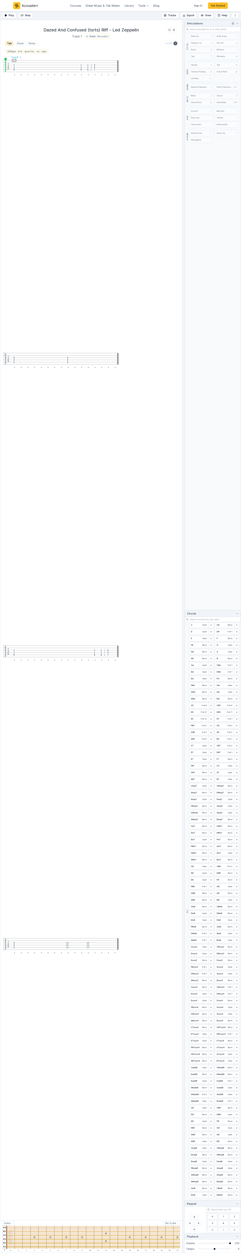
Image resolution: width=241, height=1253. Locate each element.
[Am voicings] (236, 692)
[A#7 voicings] (211, 779)
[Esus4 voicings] (211, 1000)
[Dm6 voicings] (211, 913)
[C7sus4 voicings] (211, 1027)
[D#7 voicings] (236, 752)
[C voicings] (211, 625)
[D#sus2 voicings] (236, 953)
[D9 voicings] (211, 1114)
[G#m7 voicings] (211, 853)
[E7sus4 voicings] (211, 1041)
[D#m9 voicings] (236, 1195)
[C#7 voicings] (236, 745)
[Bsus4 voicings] (236, 1020)
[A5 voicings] (236, 732)
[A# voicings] (211, 658)
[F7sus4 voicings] (236, 1041)
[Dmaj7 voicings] (211, 792)
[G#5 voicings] (211, 732)
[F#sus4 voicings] (211, 1007)
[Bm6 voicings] (236, 940)
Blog (156, 5)
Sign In (198, 5)
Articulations (195, 23)
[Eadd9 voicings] (211, 1081)
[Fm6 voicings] (236, 920)
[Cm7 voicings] (211, 826)
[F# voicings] (211, 645)
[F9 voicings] (236, 1121)
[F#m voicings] (211, 685)
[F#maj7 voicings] (211, 806)
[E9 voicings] (211, 1121)
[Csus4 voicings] (211, 987)
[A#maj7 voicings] (211, 819)
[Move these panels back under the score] (233, 23)
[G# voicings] (211, 652)
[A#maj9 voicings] (211, 1181)
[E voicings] (211, 638)
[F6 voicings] (236, 880)
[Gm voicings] (236, 685)
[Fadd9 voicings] (236, 1081)
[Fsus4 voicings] (236, 1000)
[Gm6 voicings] (236, 927)
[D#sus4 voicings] (236, 994)
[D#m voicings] (236, 672)
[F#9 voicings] (211, 1128)
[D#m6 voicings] (236, 913)
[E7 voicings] (211, 759)
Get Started (218, 5)
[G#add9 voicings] (211, 1094)
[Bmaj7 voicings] (236, 819)
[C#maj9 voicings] (236, 1148)
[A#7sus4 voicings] (211, 1061)
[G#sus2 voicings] (211, 973)
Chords (191, 613)
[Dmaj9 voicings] (211, 1155)
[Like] (169, 30)
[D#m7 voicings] (236, 833)
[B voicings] (236, 658)
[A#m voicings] (211, 699)
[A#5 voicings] (211, 739)
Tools (142, 5)
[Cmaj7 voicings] (211, 786)
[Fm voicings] (236, 678)
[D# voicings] (236, 631)
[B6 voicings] (236, 900)
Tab (9, 43)
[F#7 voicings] (211, 766)
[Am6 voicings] (236, 933)
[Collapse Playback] (237, 1236)
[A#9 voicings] (211, 1141)
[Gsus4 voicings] (236, 1007)
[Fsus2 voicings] (236, 960)
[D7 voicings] (211, 752)
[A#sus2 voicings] (211, 980)
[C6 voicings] (211, 866)
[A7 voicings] (236, 772)
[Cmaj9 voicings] (211, 1148)
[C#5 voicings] (236, 705)
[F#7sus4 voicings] (211, 1047)
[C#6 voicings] (236, 866)
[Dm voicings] (211, 672)
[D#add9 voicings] (236, 1074)
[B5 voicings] (236, 739)
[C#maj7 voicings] (236, 786)
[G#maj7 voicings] (211, 813)
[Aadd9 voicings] (236, 1094)
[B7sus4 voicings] (236, 1061)
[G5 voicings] (236, 725)
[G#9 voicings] (211, 1134)
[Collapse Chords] (237, 613)
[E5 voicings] (211, 719)
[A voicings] (236, 652)
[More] (235, 15)
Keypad (191, 1203)
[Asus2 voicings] (236, 973)
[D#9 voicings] (236, 1114)
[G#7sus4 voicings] (211, 1054)
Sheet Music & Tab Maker (102, 5)
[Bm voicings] (236, 699)
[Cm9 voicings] (211, 1188)
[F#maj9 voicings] (211, 1168)
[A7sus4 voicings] (236, 1054)
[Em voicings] (211, 678)
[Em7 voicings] (211, 839)
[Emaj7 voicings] (211, 799)
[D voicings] (211, 631)
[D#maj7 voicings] (236, 792)
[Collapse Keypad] (237, 1203)
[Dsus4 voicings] (211, 994)
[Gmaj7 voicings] (236, 806)
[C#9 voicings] (236, 1108)
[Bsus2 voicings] (236, 980)
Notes (32, 43)
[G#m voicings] (211, 692)
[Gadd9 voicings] (236, 1087)
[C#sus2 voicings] (236, 947)
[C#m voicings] (236, 665)
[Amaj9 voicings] (236, 1175)
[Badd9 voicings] (236, 1101)
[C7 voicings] (211, 745)
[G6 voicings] (236, 886)
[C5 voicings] (211, 705)
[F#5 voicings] (211, 725)
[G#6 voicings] (211, 893)
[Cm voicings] (211, 665)
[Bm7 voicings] (236, 859)
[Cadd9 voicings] (211, 1067)
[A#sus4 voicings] (211, 1020)
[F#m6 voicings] (211, 927)
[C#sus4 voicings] (236, 987)
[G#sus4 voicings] (211, 1014)
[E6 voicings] (211, 880)
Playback (192, 1236)
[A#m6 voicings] (211, 940)
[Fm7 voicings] (236, 839)
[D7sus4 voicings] (211, 1034)
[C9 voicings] (211, 1108)
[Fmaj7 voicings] (236, 799)
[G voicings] (236, 645)
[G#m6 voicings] (211, 933)
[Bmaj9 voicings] (236, 1181)
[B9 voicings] (236, 1141)
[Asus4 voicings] (236, 1014)
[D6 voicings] (211, 873)
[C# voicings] (236, 625)
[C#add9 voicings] (236, 1067)
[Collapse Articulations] (237, 23)
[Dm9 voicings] (211, 1195)
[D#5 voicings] (236, 712)
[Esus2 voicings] (211, 960)
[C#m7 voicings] (236, 826)
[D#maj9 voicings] (236, 1155)
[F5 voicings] (236, 719)
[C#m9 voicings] (236, 1188)
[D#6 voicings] (236, 873)
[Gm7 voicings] (236, 846)
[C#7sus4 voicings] (236, 1027)
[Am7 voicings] (236, 853)
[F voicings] (236, 638)
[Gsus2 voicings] (236, 967)
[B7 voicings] (236, 779)
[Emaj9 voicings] (211, 1161)
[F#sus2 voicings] (211, 967)
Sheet (20, 43)
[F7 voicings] (236, 759)
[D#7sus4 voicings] (236, 1034)
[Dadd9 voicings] (211, 1074)
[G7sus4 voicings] (236, 1047)
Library (129, 5)
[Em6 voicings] (211, 920)
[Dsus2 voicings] (211, 953)
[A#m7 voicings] (211, 859)
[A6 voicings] (236, 893)
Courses (75, 5)
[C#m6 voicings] (236, 906)
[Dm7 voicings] (211, 833)
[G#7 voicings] (211, 772)
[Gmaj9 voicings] (236, 1168)
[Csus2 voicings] (211, 947)
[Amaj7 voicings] (236, 813)
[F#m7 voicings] (211, 846)
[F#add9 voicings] (211, 1087)
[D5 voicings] (211, 712)
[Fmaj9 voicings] (236, 1161)
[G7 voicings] (236, 766)
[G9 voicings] (236, 1128)
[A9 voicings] (236, 1134)
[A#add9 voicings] (211, 1101)
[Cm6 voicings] (211, 906)
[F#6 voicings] (211, 886)
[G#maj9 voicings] (211, 1175)
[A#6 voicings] (211, 900)
